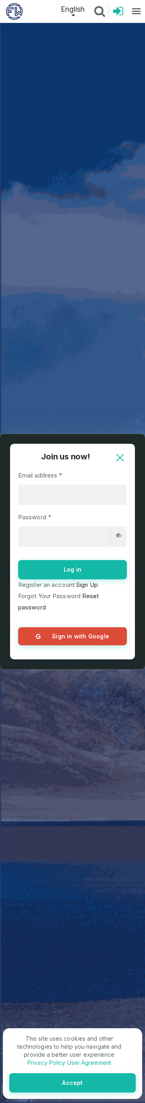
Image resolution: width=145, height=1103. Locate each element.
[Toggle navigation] (134, 11)
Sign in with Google (80, 636)
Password (34, 517)
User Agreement (88, 1062)
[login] (118, 13)
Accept (72, 1082)
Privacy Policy (46, 1062)
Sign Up (86, 585)
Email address (40, 475)
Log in (72, 569)
